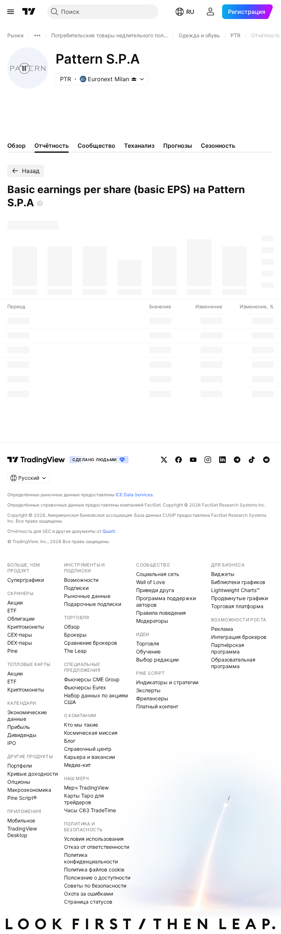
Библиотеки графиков (238, 582)
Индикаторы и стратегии (167, 682)
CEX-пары (19, 635)
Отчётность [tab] (51, 145)
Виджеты (223, 574)
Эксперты (148, 690)
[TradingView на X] (164, 460)
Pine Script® (22, 798)
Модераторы (152, 621)
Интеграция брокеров (238, 637)
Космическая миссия (90, 733)
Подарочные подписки (92, 604)
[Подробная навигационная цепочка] (37, 35)
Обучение (148, 651)
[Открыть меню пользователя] (210, 11)
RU (190, 11)
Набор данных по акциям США (96, 698)
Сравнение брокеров (90, 643)
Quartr (108, 531)
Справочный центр (88, 749)
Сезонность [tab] (218, 145)
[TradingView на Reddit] (266, 460)
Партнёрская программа (227, 648)
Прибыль (18, 727)
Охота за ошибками (88, 893)
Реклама (222, 629)
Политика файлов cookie (94, 869)
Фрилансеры (152, 698)
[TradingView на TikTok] (252, 460)
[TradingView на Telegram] (237, 460)
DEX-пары (19, 643)
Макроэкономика (29, 790)
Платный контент (157, 706)
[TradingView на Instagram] (208, 460)
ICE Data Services (134, 494)
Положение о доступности (97, 877)
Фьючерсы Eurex (85, 687)
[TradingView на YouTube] (193, 460)
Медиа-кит (77, 765)
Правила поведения (161, 613)
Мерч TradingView (86, 787)
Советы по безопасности (95, 885)
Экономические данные (27, 715)
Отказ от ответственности (96, 847)
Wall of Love (150, 582)
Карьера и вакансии (89, 757)
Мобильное (21, 820)
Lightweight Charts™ (235, 590)
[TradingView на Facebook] (178, 460)
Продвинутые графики (239, 598)
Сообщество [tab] (96, 145)
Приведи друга (155, 590)
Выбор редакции (157, 659)
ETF (11, 610)
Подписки (76, 588)
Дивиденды (22, 735)
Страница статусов (88, 902)
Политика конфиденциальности (91, 858)
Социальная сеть (157, 574)
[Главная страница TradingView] (28, 12)
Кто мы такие (81, 725)
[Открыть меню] (10, 11)
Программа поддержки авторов (166, 601)
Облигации (20, 618)
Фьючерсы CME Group (92, 679)
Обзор (72, 627)
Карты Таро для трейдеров (84, 798)
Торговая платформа (237, 606)
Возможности (81, 580)
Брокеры (75, 635)
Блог (69, 741)
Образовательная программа (233, 662)
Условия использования (94, 839)
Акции (15, 602)
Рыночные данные (87, 596)
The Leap (75, 651)
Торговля (147, 643)
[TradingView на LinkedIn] (222, 460)
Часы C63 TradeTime (90, 810)
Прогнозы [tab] (177, 145)
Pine (12, 651)
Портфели (19, 765)
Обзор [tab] (16, 145)
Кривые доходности (32, 774)
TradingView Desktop (22, 831)
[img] (134, 79)
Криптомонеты (25, 627)
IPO (11, 743)
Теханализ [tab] (139, 145)
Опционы (18, 782)
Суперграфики (25, 580)
